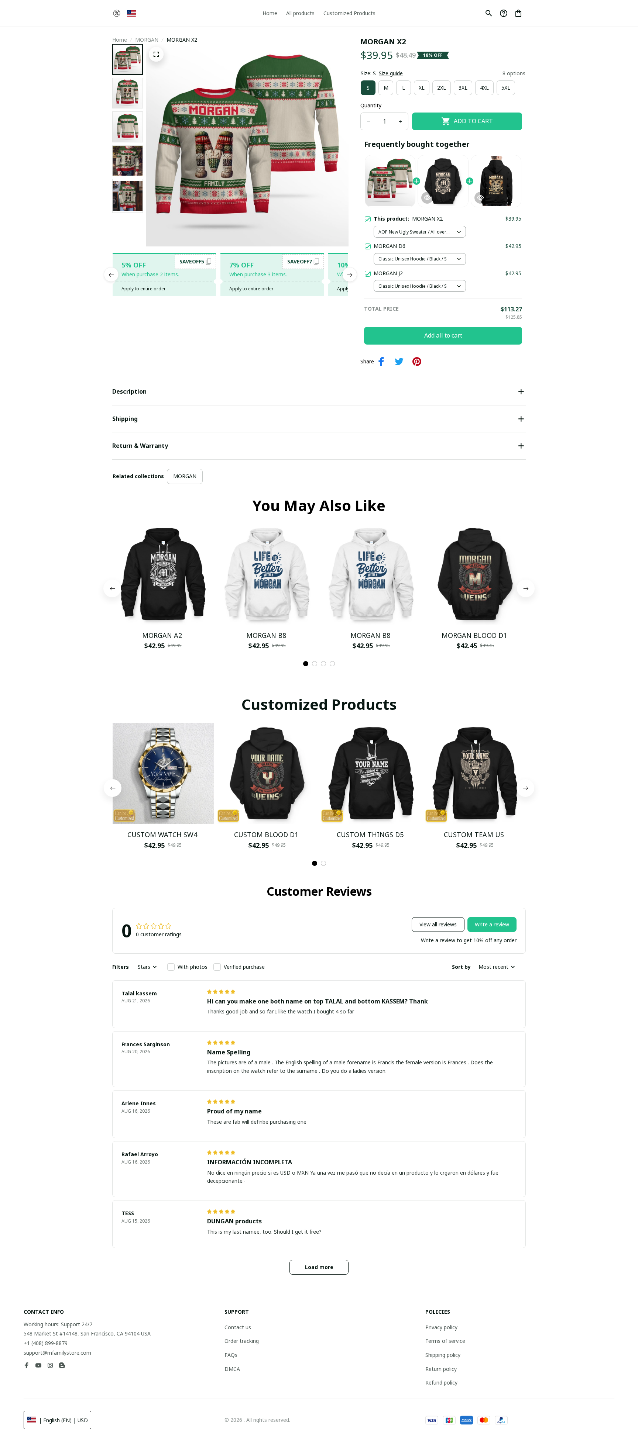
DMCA (232, 1368)
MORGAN (146, 39)
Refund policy (441, 1382)
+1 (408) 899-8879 (46, 1343)
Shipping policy (442, 1354)
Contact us (237, 1327)
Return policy (441, 1368)
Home (119, 39)
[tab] (305, 663)
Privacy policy (441, 1327)
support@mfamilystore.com (57, 1352)
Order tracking (241, 1340)
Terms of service (445, 1340)
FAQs (230, 1354)
